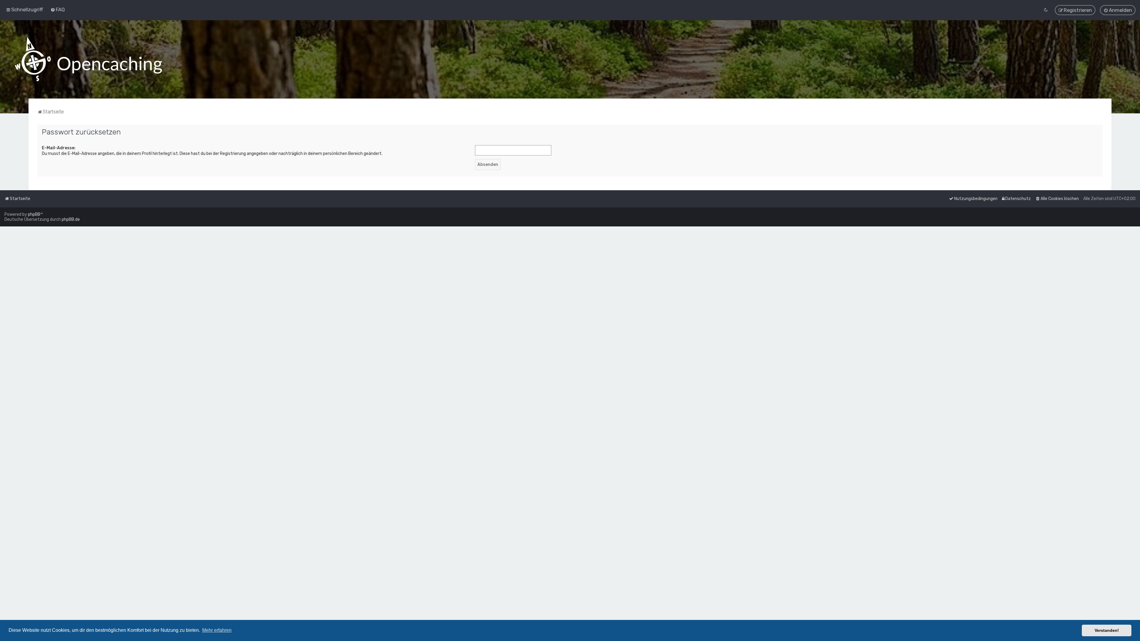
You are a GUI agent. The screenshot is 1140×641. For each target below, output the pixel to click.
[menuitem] (57, 9)
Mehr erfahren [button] (217, 630)
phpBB (34, 214)
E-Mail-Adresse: (58, 147)
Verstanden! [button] (1107, 630)
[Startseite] (88, 59)
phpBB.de (71, 219)
